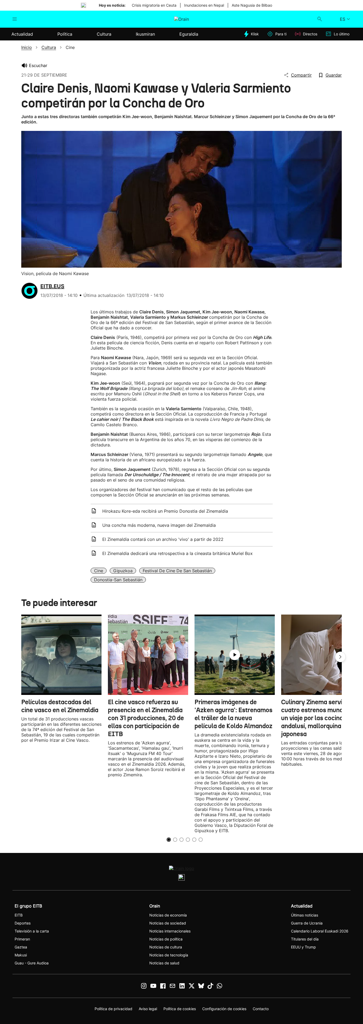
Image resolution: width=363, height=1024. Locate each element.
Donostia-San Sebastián (118, 579)
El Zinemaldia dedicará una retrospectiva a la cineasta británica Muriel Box (177, 553)
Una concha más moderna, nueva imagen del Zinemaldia (159, 525)
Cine (98, 570)
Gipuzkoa (123, 570)
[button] (340, 657)
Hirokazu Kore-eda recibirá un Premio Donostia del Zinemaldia (165, 511)
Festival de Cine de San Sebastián (177, 570)
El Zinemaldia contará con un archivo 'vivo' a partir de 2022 (162, 539)
